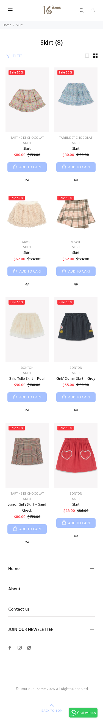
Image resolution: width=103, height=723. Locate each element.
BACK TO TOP (51, 711)
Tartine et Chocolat (27, 138)
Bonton (27, 368)
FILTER (18, 56)
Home (7, 25)
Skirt (27, 143)
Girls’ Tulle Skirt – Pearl (27, 379)
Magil (27, 242)
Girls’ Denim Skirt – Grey (75, 379)
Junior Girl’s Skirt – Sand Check (27, 507)
